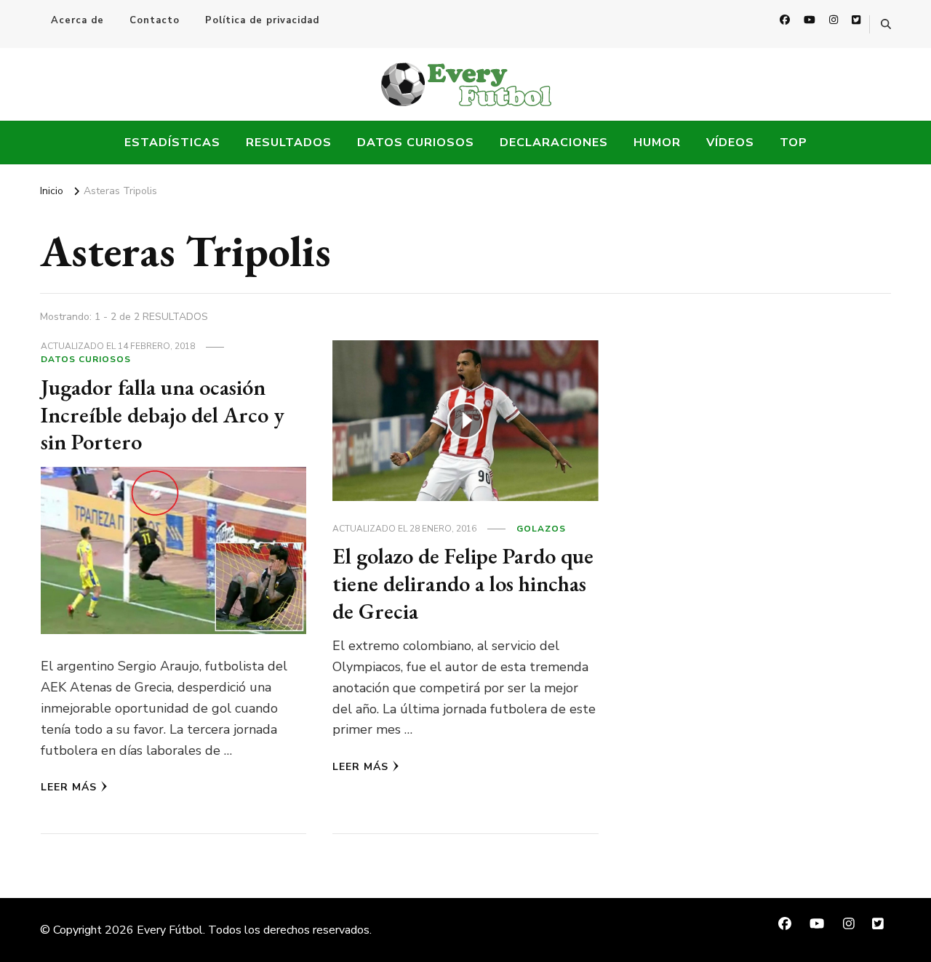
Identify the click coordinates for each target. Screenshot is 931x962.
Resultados (289, 143)
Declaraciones (554, 143)
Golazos (541, 528)
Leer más (69, 787)
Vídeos (730, 143)
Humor (657, 143)
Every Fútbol (170, 930)
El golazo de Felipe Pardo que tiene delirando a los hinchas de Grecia (463, 583)
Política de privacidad (262, 20)
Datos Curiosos (415, 143)
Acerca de (77, 20)
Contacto (154, 20)
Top (793, 143)
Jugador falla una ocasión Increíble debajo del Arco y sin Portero (162, 414)
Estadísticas (172, 143)
